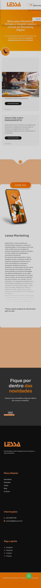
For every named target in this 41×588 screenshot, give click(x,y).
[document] (20, 294)
